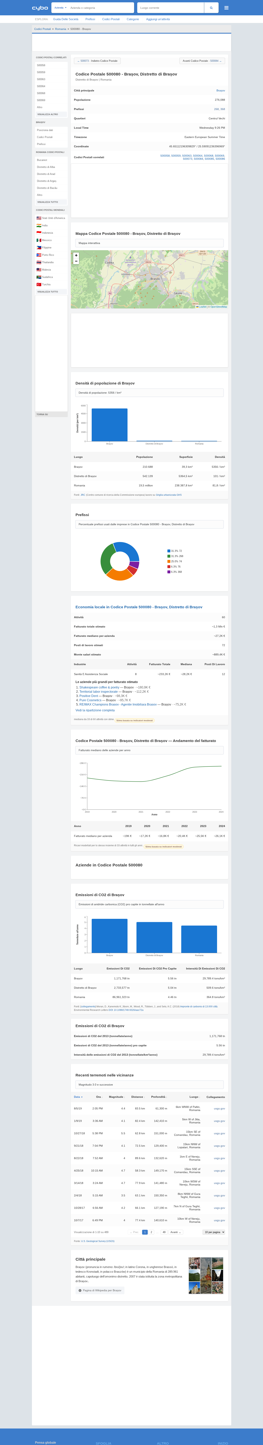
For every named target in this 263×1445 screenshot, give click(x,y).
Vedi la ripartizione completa (95, 710)
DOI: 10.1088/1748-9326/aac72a (126, 1010)
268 (216, 109)
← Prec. (134, 1232)
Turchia (43, 284)
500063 (41, 79)
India (41, 225)
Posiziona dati (45, 130)
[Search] (211, 7)
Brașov (220, 90)
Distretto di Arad (46, 174)
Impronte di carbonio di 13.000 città (198, 1006)
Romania (60, 28)
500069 (41, 100)
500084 (198, 158)
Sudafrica (44, 277)
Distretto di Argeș (46, 181)
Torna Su (42, 414)
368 (222, 109)
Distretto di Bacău (47, 188)
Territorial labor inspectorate (98, 691)
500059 (41, 72)
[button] (76, 255)
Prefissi (90, 19)
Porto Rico (45, 255)
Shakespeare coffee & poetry (99, 687)
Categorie (133, 19)
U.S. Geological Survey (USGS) (97, 1241)
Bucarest (42, 160)
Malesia (43, 269)
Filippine (43, 247)
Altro (39, 107)
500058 (41, 65)
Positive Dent (88, 696)
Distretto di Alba (46, 167)
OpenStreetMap (218, 306)
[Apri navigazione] (226, 7)
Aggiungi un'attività (158, 19)
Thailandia (45, 262)
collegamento (88, 1006)
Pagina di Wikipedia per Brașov (102, 1290)
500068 (41, 93)
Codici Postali (111, 19)
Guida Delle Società (65, 19)
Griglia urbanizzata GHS (169, 495)
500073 (187, 158)
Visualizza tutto (47, 202)
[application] (149, 425)
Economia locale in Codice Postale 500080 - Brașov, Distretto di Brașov (139, 607)
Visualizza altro (47, 114)
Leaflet (202, 306)
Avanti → (176, 1232)
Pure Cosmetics (90, 700)
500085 (209, 158)
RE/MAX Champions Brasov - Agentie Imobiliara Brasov (118, 704)
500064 (41, 86)
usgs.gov (219, 1108)
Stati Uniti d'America (50, 218)
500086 (220, 158)
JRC (83, 495)
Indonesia (44, 233)
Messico (44, 240)
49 (164, 1232)
